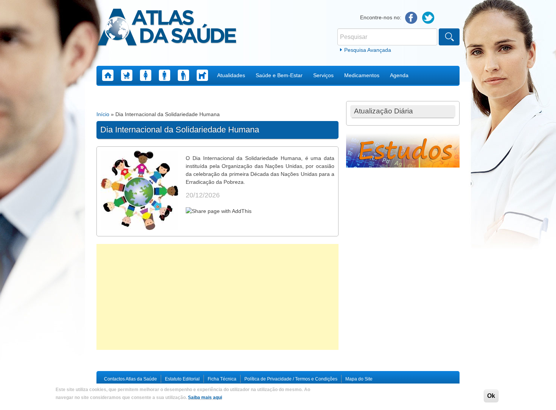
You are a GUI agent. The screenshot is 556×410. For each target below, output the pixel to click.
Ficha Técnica (222, 379)
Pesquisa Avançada (367, 50)
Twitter (428, 18)
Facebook (411, 18)
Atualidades (231, 75)
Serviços (323, 75)
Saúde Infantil (126, 75)
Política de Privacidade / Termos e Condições (290, 379)
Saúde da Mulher (145, 75)
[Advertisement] (217, 297)
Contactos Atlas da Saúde (130, 379)
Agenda (399, 75)
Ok (491, 396)
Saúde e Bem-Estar (279, 75)
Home (107, 75)
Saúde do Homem (164, 75)
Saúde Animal (202, 75)
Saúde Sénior (183, 75)
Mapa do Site (359, 379)
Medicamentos (361, 75)
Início (102, 114)
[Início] (167, 28)
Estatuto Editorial (182, 379)
